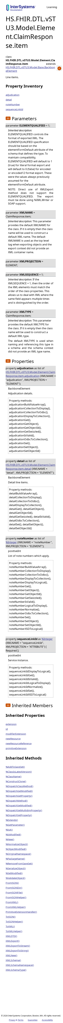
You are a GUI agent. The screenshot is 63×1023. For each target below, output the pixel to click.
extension (11, 724)
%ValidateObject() (15, 878)
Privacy (12, 1020)
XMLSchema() (13, 960)
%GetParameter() (15, 824)
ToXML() (10, 926)
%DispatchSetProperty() (19, 815)
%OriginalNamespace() (18, 853)
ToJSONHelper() (14, 921)
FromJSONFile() (14, 892)
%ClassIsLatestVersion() (19, 771)
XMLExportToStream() (18, 945)
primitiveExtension (16, 748)
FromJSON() (12, 882)
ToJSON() (11, 916)
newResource (13, 738)
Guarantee (32, 1020)
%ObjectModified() (16, 849)
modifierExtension (16, 733)
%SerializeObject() (16, 868)
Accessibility (47, 1020)
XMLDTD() (11, 936)
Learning (52, 7)
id (7, 729)
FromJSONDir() (14, 887)
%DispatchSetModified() (19, 805)
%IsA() (9, 829)
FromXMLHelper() (16, 907)
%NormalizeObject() (17, 844)
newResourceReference (19, 743)
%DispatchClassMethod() (19, 786)
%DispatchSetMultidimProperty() (24, 810)
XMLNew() (11, 955)
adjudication (12, 94)
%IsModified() (13, 834)
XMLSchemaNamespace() (20, 965)
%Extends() (12, 820)
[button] (8, 118)
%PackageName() (15, 858)
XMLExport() (13, 940)
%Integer (11, 542)
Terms (20, 1020)
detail (9, 99)
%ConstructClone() (16, 781)
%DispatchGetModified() (19, 791)
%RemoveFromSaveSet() (19, 863)
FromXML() (12, 902)
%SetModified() (14, 873)
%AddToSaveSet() (15, 766)
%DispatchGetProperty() (19, 795)
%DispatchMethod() (17, 800)
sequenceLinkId (14, 109)
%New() (10, 839)
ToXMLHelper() (14, 931)
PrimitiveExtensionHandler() (21, 911)
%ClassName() (13, 776)
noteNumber (13, 104)
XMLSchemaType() (16, 969)
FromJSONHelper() (16, 897)
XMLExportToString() (17, 950)
